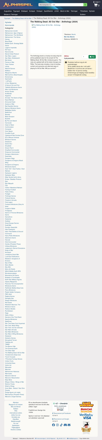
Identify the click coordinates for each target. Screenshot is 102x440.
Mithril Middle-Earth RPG (13, 271)
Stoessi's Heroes (10, 338)
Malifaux (7, 71)
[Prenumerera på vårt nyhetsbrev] (69, 425)
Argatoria (8, 96)
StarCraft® (8, 79)
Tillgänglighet (16, 427)
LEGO (56, 11)
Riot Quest (8, 302)
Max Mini (8, 267)
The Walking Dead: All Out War (21, 18)
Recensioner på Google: (61, 419)
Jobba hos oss (15, 415)
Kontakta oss (16, 417)
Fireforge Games (10, 196)
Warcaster (8, 367)
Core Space (9, 131)
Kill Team (8, 50)
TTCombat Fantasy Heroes (13, 359)
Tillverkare (84, 11)
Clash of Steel (9, 125)
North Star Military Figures (13, 279)
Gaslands (8, 219)
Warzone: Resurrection (12, 378)
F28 (6, 185)
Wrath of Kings (9, 386)
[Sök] (85, 4)
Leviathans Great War (12, 254)
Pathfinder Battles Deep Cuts (14, 288)
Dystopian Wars (10, 175)
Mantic (74, 34)
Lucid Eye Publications (12, 257)
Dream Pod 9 (9, 148)
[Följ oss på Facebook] (54, 425)
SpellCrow (8, 321)
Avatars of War (9, 104)
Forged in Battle (10, 208)
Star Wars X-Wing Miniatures (14, 334)
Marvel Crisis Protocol (12, 54)
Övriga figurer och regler (13, 392)
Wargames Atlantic (11, 73)
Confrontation (9, 127)
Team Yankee (9, 64)
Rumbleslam (9, 311)
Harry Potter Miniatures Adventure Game (12, 237)
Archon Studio (9, 91)
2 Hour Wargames (11, 83)
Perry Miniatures (10, 290)
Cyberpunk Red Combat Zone (14, 135)
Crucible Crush (9, 133)
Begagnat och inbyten (16, 404)
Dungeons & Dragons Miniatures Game (12, 166)
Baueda (7, 114)
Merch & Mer (64, 11)
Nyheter (92, 11)
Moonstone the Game (12, 275)
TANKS (7, 344)
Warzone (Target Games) (13, 397)
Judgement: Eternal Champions (15, 248)
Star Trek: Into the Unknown (14, 328)
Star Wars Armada (11, 330)
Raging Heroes (10, 296)
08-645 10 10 (62, 438)
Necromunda (9, 52)
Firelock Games (10, 198)
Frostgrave (8, 211)
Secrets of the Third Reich (13, 317)
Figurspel (16, 11)
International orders (16, 413)
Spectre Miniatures (11, 319)
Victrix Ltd (8, 365)
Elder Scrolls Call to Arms (13, 177)
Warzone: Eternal (10, 376)
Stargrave (8, 336)
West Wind (8, 380)
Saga (6, 313)
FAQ (15, 411)
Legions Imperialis (11, 48)
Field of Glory (9, 192)
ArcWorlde (8, 94)
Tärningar (74, 11)
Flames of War (9, 62)
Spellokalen (15, 425)
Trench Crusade (10, 357)
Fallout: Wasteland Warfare (13, 188)
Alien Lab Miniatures (11, 89)
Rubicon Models (10, 309)
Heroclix (7, 240)
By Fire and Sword (11, 121)
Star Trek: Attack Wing (12, 325)
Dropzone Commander (12, 152)
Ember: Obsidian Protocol (13, 179)
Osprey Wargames (11, 282)
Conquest (8, 129)
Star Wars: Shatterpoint (12, 58)
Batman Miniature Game (13, 108)
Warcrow (8, 369)
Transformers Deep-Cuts (13, 355)
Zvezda (7, 390)
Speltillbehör (48, 11)
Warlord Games (10, 68)
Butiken (83, 14)
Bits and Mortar (16, 407)
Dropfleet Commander (12, 150)
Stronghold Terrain (11, 340)
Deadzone (8, 142)
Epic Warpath (9, 183)
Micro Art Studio (10, 269)
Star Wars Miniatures (11, 332)
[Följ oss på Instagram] (57, 425)
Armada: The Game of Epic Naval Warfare (13, 99)
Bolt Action (8, 60)
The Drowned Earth (11, 348)
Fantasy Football (10, 190)
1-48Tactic (8, 81)
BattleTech (8, 112)
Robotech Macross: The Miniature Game (12, 306)
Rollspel (39, 11)
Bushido (7, 119)
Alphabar (16, 402)
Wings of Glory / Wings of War (14, 382)
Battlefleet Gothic (10, 110)
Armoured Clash (10, 102)
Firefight (7, 194)
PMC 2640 (8, 294)
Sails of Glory (9, 315)
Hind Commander (10, 242)
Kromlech (8, 252)
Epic (6, 181)
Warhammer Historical (12, 371)
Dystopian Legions (11, 173)
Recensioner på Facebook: (62, 413)
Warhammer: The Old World (14, 35)
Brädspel (24, 11)
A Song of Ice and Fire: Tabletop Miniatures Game (13, 86)
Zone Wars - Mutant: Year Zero (15, 388)
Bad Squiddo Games (11, 106)
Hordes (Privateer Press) (13, 244)
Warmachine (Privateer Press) (14, 394)
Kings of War (9, 250)
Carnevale (8, 123)
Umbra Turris (9, 361)
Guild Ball (8, 225)
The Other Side (10, 351)
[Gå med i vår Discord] (65, 425)
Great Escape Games (12, 223)
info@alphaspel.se (73, 438)
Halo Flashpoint (10, 229)
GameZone (8, 217)
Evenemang (9, 77)
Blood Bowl (8, 41)
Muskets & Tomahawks (12, 277)
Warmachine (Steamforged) (14, 75)
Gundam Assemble (11, 227)
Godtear (7, 221)
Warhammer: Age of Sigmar (14, 33)
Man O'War (8, 263)
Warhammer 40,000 (11, 31)
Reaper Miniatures (11, 300)
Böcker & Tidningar (11, 14)
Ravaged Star (9, 298)
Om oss (15, 423)
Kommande (9, 25)
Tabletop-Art (9, 342)
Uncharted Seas (10, 363)
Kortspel (32, 11)
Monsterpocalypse (11, 273)
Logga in (97, 2)
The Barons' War (10, 346)
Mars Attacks (9, 265)
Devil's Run (8, 144)
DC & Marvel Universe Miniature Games (12, 138)
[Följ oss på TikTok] (61, 425)
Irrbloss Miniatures (11, 246)
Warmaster (8, 374)
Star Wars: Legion (10, 56)
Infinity (7, 66)
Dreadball (8, 146)
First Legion (9, 202)
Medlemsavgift (15, 421)
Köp (93, 57)
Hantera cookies (16, 430)
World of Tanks (10, 384)
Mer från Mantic (69, 37)
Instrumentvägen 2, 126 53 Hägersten (46, 438)
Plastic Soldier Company (12, 292)
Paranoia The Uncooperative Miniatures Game (14, 285)
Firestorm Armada (11, 200)
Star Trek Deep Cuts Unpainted (15, 323)
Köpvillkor (16, 419)
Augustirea (8, 11)
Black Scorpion (9, 117)
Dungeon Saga (10, 158)
